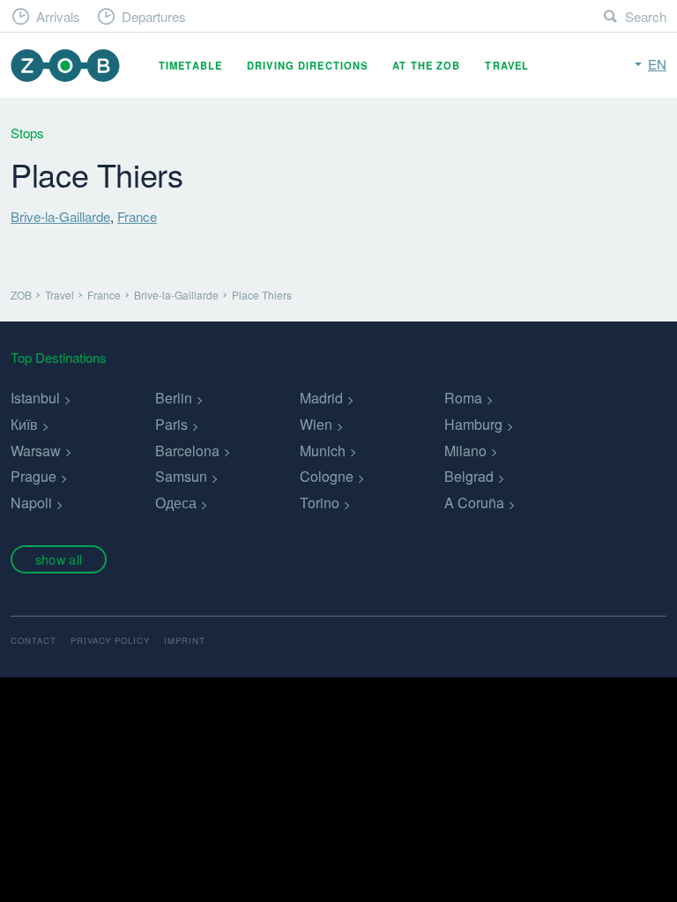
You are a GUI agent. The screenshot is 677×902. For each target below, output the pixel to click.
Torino (319, 502)
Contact (33, 640)
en (657, 64)
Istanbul (35, 398)
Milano (465, 450)
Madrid (321, 398)
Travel (507, 65)
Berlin (173, 398)
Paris (171, 424)
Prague (33, 476)
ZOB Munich (65, 66)
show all (58, 559)
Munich (323, 450)
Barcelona (187, 450)
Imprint (184, 640)
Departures (154, 16)
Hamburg (473, 424)
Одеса (176, 502)
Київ (24, 424)
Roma (463, 398)
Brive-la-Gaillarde (60, 216)
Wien (316, 424)
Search (645, 16)
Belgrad (469, 476)
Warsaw (36, 450)
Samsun (181, 476)
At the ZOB (426, 65)
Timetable (190, 65)
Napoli (31, 502)
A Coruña (474, 502)
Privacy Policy (110, 640)
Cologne (326, 476)
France (137, 216)
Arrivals (58, 16)
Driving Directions (307, 65)
